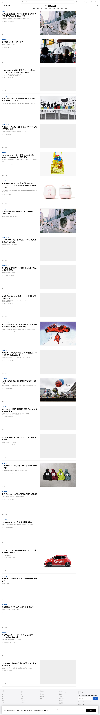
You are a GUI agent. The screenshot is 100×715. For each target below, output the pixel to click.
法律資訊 (61, 702)
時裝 (34, 8)
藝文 (42, 8)
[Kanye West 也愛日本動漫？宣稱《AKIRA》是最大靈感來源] (58, 418)
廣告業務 (61, 700)
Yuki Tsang (6, 444)
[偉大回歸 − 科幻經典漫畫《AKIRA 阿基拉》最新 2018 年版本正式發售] (58, 362)
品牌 (62, 8)
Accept (91, 710)
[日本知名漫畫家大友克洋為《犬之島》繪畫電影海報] (58, 446)
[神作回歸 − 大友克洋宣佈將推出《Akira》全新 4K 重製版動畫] (58, 136)
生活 (54, 8)
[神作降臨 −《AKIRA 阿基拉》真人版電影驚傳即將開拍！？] (58, 305)
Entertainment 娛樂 (5, 68)
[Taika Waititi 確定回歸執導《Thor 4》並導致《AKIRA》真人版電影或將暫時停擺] (58, 79)
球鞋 (38, 8)
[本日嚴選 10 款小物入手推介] (58, 51)
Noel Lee (5, 21)
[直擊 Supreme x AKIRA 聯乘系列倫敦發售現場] (58, 503)
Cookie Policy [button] (17, 710)
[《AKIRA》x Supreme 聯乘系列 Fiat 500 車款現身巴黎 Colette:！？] (58, 559)
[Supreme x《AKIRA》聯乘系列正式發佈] (58, 531)
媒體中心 (61, 694)
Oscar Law (6, 557)
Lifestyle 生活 (4, 209)
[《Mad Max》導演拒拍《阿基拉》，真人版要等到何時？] (58, 672)
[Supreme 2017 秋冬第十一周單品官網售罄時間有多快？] (58, 475)
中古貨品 (23, 700)
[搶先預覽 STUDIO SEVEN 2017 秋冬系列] (58, 616)
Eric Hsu (5, 388)
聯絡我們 (61, 703)
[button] (23, 34)
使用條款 (86, 701)
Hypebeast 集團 (62, 693)
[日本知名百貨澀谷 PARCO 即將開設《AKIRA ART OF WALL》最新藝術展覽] (58, 23)
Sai (4, 47)
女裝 (22, 694)
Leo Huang (6, 134)
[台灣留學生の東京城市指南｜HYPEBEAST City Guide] (58, 220)
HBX (41, 698)
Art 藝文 (3, 11)
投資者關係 (61, 698)
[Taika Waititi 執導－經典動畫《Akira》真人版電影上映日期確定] (58, 249)
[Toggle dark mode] (98, 6)
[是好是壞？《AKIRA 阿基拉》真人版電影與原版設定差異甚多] (58, 277)
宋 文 (5, 670)
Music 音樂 (4, 406)
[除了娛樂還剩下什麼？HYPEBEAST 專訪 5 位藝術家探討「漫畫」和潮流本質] (58, 333)
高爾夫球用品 (23, 698)
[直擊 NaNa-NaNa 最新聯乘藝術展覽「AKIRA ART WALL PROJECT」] (58, 108)
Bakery (5, 416)
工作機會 (61, 696)
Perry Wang (6, 164)
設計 (46, 8)
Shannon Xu (6, 612)
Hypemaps (42, 694)
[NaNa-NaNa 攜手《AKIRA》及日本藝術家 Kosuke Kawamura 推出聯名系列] (58, 164)
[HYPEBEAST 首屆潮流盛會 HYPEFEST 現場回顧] (58, 390)
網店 (66, 8)
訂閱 (95, 698)
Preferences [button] (45, 710)
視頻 (58, 8)
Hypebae (42, 696)
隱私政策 (91, 701)
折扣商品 (23, 702)
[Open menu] (2, 5)
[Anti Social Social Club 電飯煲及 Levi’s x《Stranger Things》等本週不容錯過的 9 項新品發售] (58, 192)
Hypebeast (42, 693)
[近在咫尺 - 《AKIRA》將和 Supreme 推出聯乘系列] (58, 588)
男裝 (22, 693)
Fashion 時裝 (4, 39)
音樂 (50, 8)
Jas (4, 194)
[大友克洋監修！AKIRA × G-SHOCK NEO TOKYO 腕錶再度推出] (58, 644)
